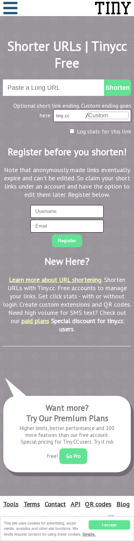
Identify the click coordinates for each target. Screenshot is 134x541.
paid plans (35, 321)
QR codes (98, 504)
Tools (11, 504)
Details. (89, 534)
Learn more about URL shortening (55, 280)
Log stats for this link (104, 131)
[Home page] (96, 8)
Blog (123, 504)
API (75, 504)
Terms (32, 504)
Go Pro (73, 456)
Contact (55, 504)
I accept (109, 524)
